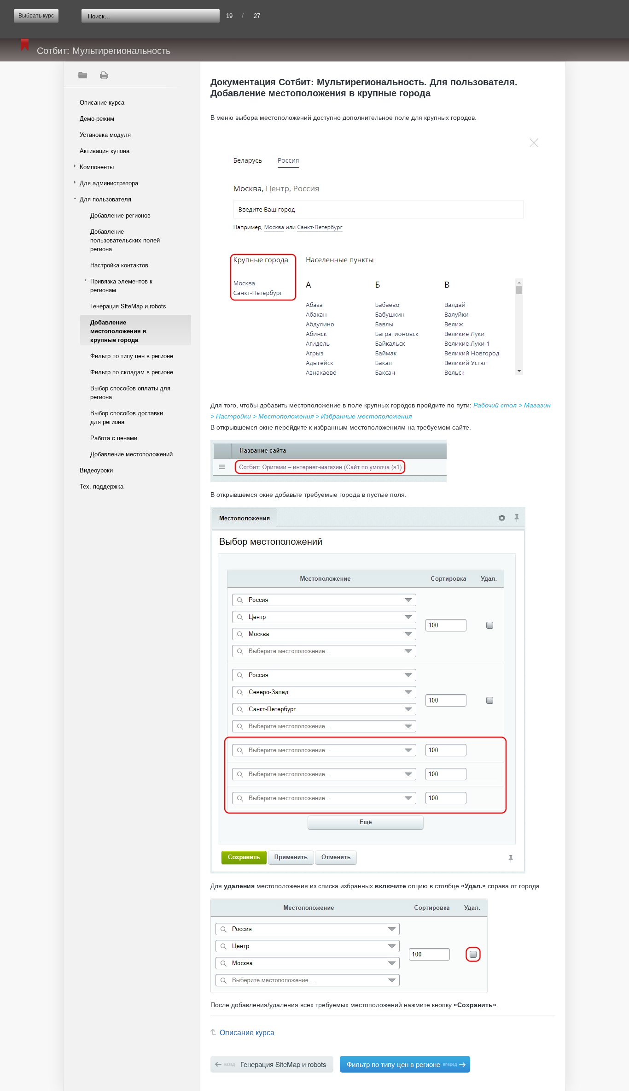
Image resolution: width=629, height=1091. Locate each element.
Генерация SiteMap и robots (128, 305)
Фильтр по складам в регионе (131, 371)
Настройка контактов (119, 264)
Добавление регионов (120, 215)
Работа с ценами (113, 437)
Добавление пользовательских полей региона (125, 240)
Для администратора (109, 182)
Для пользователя (105, 199)
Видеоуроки (96, 470)
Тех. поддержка (101, 486)
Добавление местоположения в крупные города (118, 331)
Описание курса (102, 102)
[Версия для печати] (103, 75)
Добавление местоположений (131, 453)
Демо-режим (97, 118)
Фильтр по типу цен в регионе (131, 355)
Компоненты (97, 166)
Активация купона (104, 150)
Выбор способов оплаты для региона (130, 392)
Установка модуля (105, 134)
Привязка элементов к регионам (121, 285)
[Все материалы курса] (82, 75)
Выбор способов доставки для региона (126, 417)
